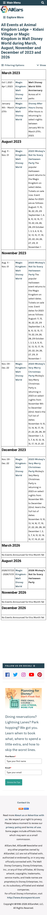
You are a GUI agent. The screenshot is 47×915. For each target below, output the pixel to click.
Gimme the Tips (13, 782)
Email (8, 768)
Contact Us (23, 802)
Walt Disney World (19, 94)
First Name (10, 756)
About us (20, 815)
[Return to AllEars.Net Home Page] (20, 12)
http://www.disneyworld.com (23, 897)
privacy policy (14, 827)
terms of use (34, 827)
